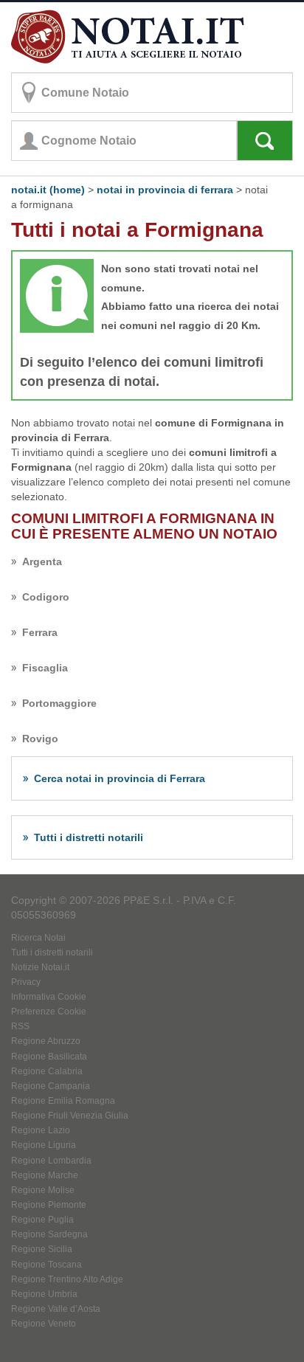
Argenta (42, 561)
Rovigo (40, 738)
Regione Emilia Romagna (63, 1101)
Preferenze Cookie (48, 1011)
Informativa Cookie (48, 997)
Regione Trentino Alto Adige (67, 1279)
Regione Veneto (43, 1323)
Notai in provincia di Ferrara (165, 190)
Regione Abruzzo (45, 1041)
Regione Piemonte (48, 1205)
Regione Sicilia (41, 1249)
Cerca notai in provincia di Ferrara (119, 778)
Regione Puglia (42, 1219)
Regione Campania (50, 1086)
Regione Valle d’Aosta (55, 1309)
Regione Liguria (43, 1145)
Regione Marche (44, 1175)
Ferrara (40, 632)
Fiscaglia (45, 668)
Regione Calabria (47, 1071)
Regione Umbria (44, 1294)
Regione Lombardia (51, 1160)
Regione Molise (43, 1190)
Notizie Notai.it (40, 967)
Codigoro (45, 597)
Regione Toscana (46, 1264)
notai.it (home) (48, 190)
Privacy (26, 982)
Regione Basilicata (49, 1056)
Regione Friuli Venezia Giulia (69, 1115)
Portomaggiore (59, 703)
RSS (20, 1026)
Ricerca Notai (38, 938)
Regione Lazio (40, 1130)
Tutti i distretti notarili (88, 837)
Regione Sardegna (49, 1234)
